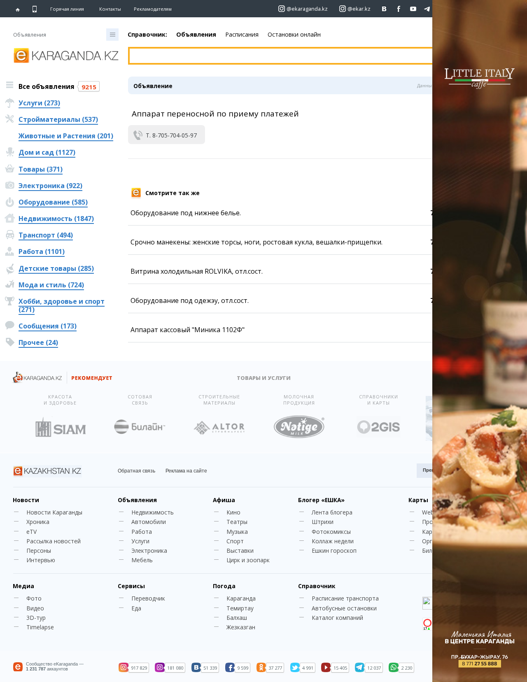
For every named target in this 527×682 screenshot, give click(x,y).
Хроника (37, 522)
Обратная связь (136, 471)
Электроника (149, 550)
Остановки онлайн (294, 34)
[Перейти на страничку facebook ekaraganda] (398, 9)
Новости (26, 500)
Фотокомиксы (331, 531)
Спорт (235, 541)
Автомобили (148, 522)
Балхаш (236, 617)
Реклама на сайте (186, 471)
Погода (224, 586)
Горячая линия (67, 9)
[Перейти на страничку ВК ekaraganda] (384, 9)
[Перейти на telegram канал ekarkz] (427, 9)
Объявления (196, 34)
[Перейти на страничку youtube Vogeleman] (413, 9)
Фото (34, 598)
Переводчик (148, 598)
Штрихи (322, 522)
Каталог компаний (337, 617)
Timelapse (40, 627)
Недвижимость (152, 512)
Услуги (140, 541)
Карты (418, 500)
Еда (136, 608)
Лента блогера (332, 512)
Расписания (242, 34)
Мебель (142, 560)
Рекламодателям (153, 9)
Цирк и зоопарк (248, 560)
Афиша (224, 500)
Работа (141, 531)
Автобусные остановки (344, 608)
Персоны (38, 550)
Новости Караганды (54, 512)
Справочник (316, 586)
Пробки (432, 522)
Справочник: (147, 34)
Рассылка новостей (53, 541)
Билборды (436, 550)
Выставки (240, 550)
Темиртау (240, 608)
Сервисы (131, 586)
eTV (31, 531)
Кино (233, 512)
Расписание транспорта (345, 598)
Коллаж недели (333, 541)
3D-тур (36, 617)
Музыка (237, 531)
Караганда (241, 598)
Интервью (40, 560)
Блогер (321, 500)
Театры (236, 522)
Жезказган (240, 627)
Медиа (23, 586)
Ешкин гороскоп (334, 550)
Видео (35, 608)
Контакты (110, 9)
